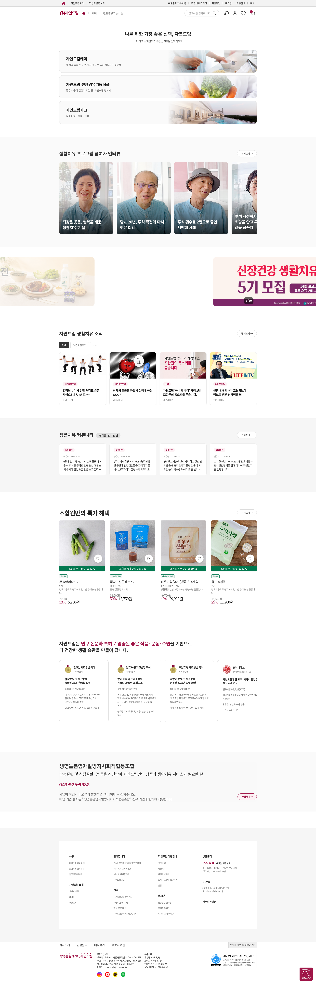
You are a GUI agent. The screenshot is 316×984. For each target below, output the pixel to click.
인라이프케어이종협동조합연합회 (127, 863)
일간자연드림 (79, 345)
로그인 (228, 3)
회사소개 (64, 945)
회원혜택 (161, 868)
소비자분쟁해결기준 (153, 960)
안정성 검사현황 (75, 874)
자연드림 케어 (77, 3)
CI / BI (71, 896)
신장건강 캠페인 (164, 902)
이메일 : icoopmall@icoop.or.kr (112, 967)
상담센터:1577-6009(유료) (156, 967)
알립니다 (161, 885)
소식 (95, 345)
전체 (64, 345)
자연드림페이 (163, 874)
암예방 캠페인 (163, 908)
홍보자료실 (118, 945)
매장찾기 (72, 902)
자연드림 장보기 (97, 3)
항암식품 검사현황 (76, 868)
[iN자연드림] (63, 3)
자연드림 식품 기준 (77, 863)
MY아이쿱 (162, 863)
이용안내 (241, 3)
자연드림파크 (119, 879)
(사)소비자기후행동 (121, 874)
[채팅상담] (306, 974)
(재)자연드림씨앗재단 (122, 868)
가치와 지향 (74, 891)
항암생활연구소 (120, 908)
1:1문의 (206, 882)
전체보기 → (247, 153)
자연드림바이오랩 (121, 902)
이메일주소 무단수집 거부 (155, 964)
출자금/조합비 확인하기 (167, 879)
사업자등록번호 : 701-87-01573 (127, 957)
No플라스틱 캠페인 (166, 913)
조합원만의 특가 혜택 (84, 512)
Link (252, 3)
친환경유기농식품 (113, 13)
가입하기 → (247, 796)
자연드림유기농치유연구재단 (125, 913)
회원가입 (216, 3)
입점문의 (82, 945)
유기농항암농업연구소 (123, 896)
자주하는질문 (209, 902)
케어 (94, 13)
